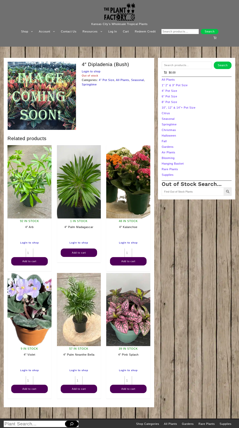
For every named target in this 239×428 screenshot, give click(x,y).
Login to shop (91, 71)
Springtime (89, 84)
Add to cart (29, 261)
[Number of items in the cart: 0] (214, 37)
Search (210, 31)
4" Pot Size (106, 80)
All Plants (122, 80)
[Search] (71, 424)
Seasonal (137, 80)
